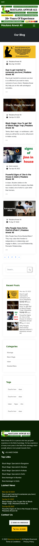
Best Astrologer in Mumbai (11, 477)
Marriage (10, 352)
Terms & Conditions (13, 542)
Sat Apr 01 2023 (14, 117)
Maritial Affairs (12, 366)
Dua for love (12, 389)
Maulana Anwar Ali (14, 61)
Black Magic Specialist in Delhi (13, 474)
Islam (9, 361)
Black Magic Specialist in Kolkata (14, 470)
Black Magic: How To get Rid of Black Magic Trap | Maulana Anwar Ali (19, 125)
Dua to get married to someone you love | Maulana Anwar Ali (18, 72)
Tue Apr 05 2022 (14, 168)
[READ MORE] (11, 92)
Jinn (21, 404)
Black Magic (11, 357)
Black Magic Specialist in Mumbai (14, 467)
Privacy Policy (29, 542)
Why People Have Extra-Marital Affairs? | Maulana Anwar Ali (17, 230)
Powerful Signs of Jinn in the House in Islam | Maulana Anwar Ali (18, 176)
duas (20, 389)
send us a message (20, 522)
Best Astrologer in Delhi (10, 481)
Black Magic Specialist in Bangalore (15, 463)
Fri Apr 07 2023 (13, 222)
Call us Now (20, 529)
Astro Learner (13, 166)
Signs (16, 404)
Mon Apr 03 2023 (14, 64)
